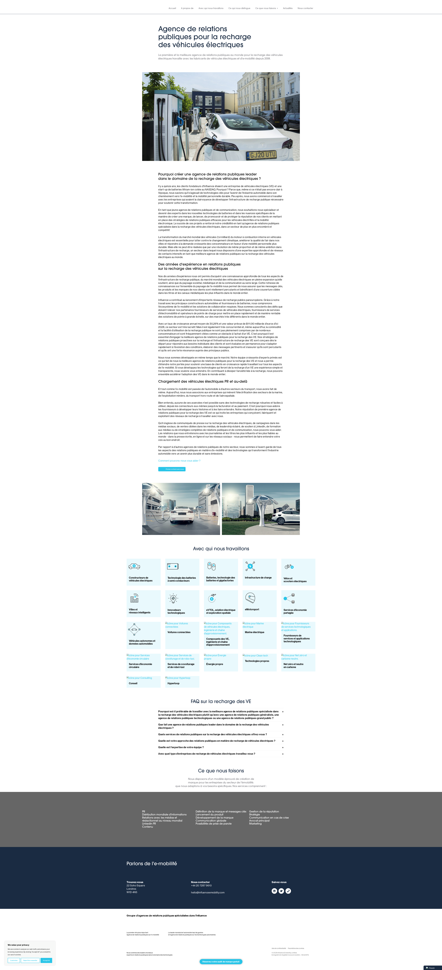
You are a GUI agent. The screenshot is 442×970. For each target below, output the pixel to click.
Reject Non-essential (30, 960)
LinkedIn (274, 891)
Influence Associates (180, 924)
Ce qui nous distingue (239, 8)
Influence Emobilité (138, 7)
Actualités (288, 8)
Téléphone (288, 891)
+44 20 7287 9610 (201, 885)
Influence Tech (138, 945)
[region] (30, 953)
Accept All (46, 960)
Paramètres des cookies (296, 948)
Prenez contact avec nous (175, 469)
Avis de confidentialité (279, 948)
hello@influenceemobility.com (207, 892)
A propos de (187, 8)
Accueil (172, 8)
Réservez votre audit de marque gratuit (221, 961)
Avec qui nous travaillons (211, 8)
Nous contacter (305, 8)
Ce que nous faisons (265, 8)
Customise (13, 960)
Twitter (281, 891)
